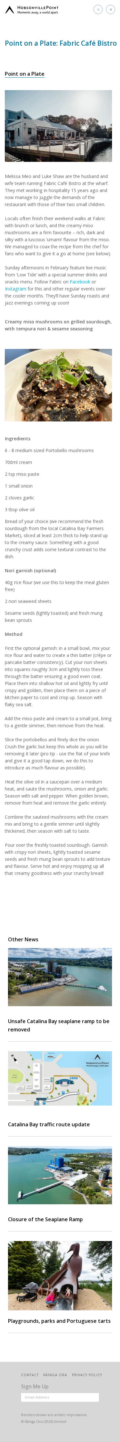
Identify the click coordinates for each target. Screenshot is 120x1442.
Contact (30, 1375)
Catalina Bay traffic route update (49, 1124)
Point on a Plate (24, 73)
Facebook (80, 282)
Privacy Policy (87, 1375)
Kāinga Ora (55, 1375)
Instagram (15, 289)
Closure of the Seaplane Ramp (45, 1219)
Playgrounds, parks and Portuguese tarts (59, 1320)
